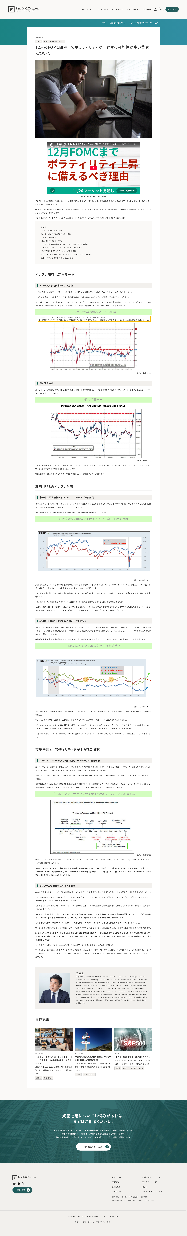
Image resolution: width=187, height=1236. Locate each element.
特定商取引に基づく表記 (88, 1216)
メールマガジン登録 (135, 1200)
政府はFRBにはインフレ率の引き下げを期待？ (61, 247)
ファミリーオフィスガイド (152, 1191)
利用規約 (71, 1216)
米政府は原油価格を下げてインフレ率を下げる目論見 (64, 244)
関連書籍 (144, 1197)
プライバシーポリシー (109, 1216)
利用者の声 (117, 1191)
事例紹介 (119, 9)
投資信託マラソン (118, 1200)
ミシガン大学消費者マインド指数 (56, 234)
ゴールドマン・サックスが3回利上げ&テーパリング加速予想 (66, 254)
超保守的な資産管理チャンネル (91, 196)
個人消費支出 (48, 237)
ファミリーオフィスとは (130, 1197)
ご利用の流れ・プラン (104, 9)
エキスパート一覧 (133, 9)
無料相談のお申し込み (93, 1147)
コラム (144, 1186)
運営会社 (115, 1197)
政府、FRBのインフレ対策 (50, 241)
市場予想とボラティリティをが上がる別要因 (57, 251)
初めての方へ (87, 9)
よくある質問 (149, 1200)
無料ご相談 (172, 9)
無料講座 (147, 9)
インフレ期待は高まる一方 (51, 230)
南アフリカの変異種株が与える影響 (57, 258)
